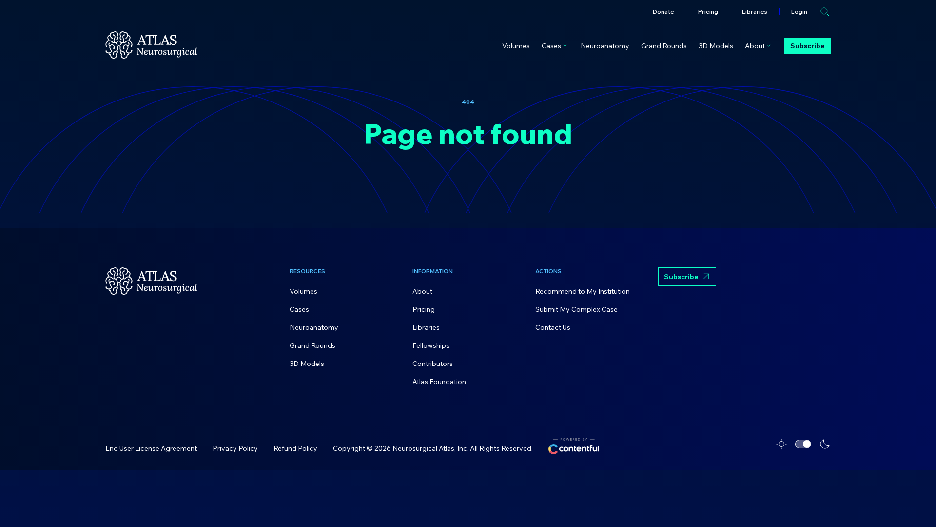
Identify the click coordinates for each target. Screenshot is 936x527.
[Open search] (825, 12)
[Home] (151, 45)
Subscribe (807, 45)
